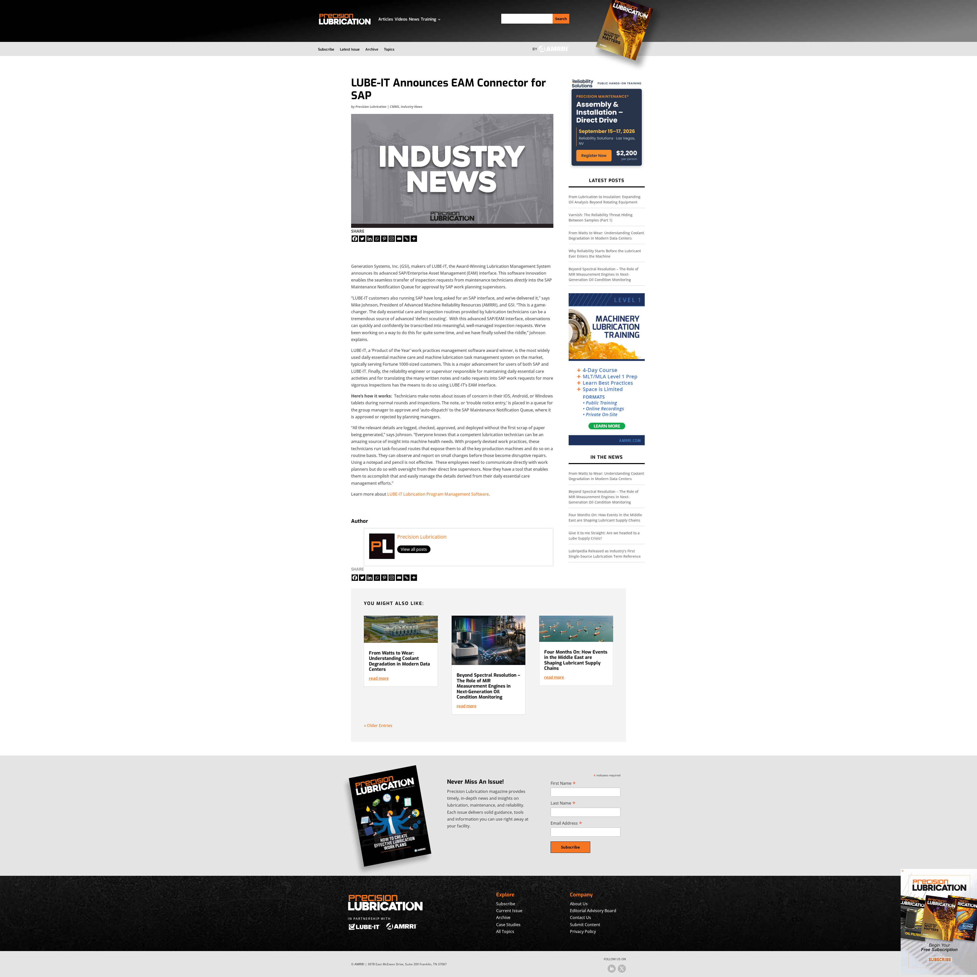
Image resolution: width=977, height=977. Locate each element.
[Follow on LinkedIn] (612, 969)
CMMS (394, 106)
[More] (414, 238)
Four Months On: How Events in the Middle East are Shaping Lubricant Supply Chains (575, 660)
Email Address (566, 823)
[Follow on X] (622, 969)
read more (379, 678)
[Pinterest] (384, 238)
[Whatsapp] (377, 238)
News (414, 19)
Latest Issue (350, 49)
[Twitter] (362, 238)
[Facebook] (355, 238)
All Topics (505, 931)
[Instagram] (392, 238)
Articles (385, 19)
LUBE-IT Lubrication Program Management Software (438, 494)
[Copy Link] (406, 238)
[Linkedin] (369, 238)
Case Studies (508, 924)
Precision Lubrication (370, 106)
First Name (563, 783)
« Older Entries (378, 725)
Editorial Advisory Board (593, 910)
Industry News (411, 106)
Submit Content (585, 924)
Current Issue (509, 910)
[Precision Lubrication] (939, 973)
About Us (579, 904)
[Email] (399, 238)
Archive (371, 49)
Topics (389, 49)
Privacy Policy (583, 931)
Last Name (563, 803)
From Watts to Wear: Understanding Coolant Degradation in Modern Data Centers (399, 661)
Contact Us (580, 917)
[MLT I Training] (607, 443)
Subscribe (326, 49)
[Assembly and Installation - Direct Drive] (607, 167)
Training (428, 19)
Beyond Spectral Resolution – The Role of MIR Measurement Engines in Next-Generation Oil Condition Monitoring (603, 274)
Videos (401, 19)
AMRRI (359, 964)
